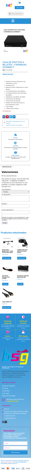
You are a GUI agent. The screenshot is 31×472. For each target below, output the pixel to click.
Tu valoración (6, 194)
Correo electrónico (8, 209)
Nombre (4, 203)
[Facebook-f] (3, 422)
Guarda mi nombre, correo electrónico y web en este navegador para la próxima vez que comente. (15, 219)
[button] (4, 116)
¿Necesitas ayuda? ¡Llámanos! (15, 399)
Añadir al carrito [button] (6, 258)
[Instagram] (6, 422)
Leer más (5, 284)
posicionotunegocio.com (8, 462)
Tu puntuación (6, 189)
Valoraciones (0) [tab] (6, 166)
